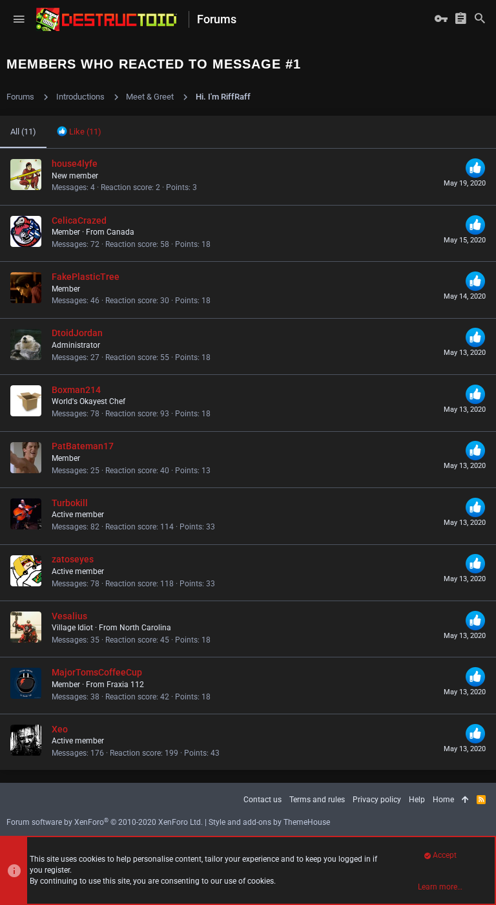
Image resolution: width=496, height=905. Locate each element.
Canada (120, 232)
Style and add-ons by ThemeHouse (269, 822)
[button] (18, 19)
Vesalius (69, 616)
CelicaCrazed (79, 220)
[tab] (79, 132)
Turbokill (70, 503)
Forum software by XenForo (104, 822)
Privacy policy (377, 799)
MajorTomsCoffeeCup (97, 672)
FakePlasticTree (85, 277)
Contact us (262, 799)
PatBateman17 (83, 446)
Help (417, 799)
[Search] (480, 19)
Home (443, 799)
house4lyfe (75, 163)
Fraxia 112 (125, 684)
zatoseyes (73, 559)
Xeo (60, 729)
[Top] (465, 800)
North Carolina (145, 627)
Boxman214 (76, 390)
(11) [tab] (23, 131)
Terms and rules (317, 799)
